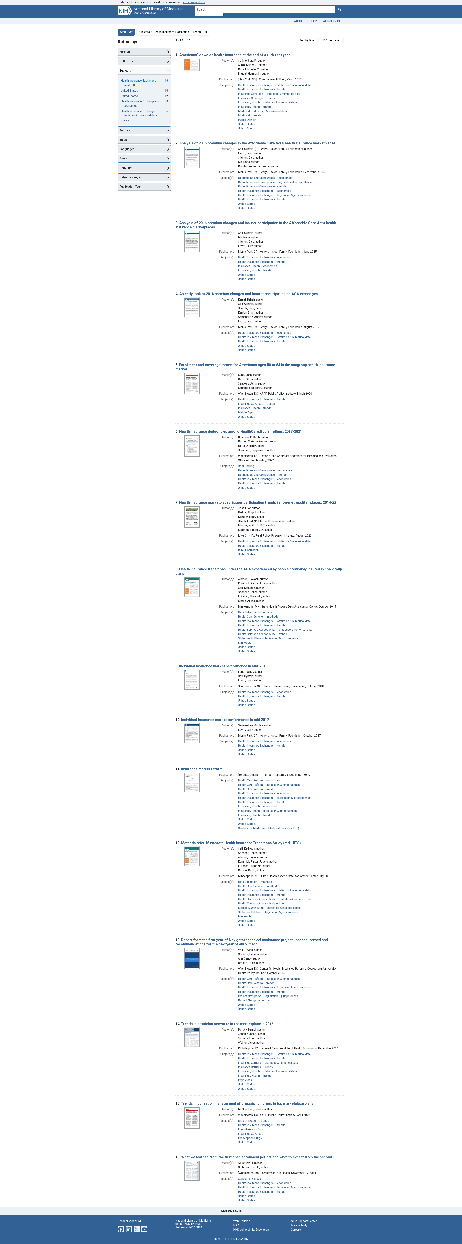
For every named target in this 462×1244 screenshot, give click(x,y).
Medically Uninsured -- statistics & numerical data (269, 908)
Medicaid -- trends (249, 115)
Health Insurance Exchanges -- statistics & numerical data (274, 85)
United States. (247, 128)
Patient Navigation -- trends (255, 1000)
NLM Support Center (304, 1221)
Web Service (332, 21)
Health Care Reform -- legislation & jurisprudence (269, 785)
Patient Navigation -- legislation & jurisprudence (268, 996)
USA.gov (243, 1239)
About (299, 21)
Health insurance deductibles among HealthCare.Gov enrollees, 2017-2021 (240, 431)
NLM (217, 1239)
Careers (296, 1229)
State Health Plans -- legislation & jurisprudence (268, 638)
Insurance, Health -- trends (254, 107)
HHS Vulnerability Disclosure (251, 1229)
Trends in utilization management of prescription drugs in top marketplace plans (247, 1103)
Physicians (245, 1080)
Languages (126, 149)
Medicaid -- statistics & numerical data (262, 111)
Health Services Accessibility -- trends (262, 634)
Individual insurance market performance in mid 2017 (225, 720)
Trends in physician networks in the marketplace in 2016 (227, 1024)
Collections (127, 61)
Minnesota (244, 642)
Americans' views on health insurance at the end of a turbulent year (234, 55)
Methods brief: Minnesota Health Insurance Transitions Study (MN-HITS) (241, 843)
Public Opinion (247, 120)
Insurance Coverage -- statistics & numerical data (269, 94)
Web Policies (241, 1221)
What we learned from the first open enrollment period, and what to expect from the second (256, 1157)
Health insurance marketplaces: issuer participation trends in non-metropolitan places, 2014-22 (257, 502)
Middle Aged (246, 412)
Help (313, 21)
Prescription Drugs (250, 1138)
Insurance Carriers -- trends (255, 1067)
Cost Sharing (246, 466)
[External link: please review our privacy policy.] (121, 1229)
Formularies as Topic (251, 1129)
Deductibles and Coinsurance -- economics (265, 178)
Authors (124, 130)
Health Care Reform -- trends (256, 789)
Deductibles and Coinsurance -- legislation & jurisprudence (275, 182)
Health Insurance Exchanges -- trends (261, 89)
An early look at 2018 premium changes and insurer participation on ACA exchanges (248, 294)
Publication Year (130, 186)
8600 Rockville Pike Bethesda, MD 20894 (188, 1225)
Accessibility (299, 1225)
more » (125, 120)
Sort (306, 40)
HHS (232, 1239)
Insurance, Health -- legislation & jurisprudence (267, 811)
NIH (224, 1239)
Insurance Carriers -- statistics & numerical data (268, 1062)
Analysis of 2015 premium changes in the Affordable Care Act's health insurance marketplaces (257, 143)
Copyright (125, 168)
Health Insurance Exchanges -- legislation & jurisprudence (274, 195)
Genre (123, 158)
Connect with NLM (129, 1221)
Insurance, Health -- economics (257, 266)
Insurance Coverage (250, 1133)
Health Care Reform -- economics (259, 780)
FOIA (236, 1225)
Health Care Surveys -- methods (258, 616)
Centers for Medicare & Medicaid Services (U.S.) (268, 828)
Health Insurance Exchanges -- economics (264, 191)
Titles (123, 139)
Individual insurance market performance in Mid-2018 (223, 666)
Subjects (125, 70)
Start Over (126, 32)
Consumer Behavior (250, 1178)
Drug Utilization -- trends (253, 1120)
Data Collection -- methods (255, 612)
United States (246, 124)
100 (330, 40)
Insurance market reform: (202, 769)
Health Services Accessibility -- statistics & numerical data (275, 629)
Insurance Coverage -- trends (256, 98)
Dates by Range (129, 177)
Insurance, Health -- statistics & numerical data (267, 102)
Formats (125, 51)
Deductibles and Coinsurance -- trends (262, 186)
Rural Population (248, 550)
